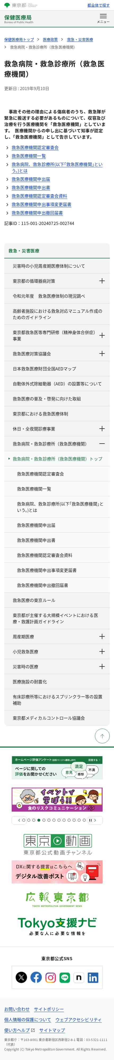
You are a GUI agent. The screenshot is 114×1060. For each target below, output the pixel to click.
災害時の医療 (25, 666)
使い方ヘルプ (17, 1030)
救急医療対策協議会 (32, 353)
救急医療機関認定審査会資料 (39, 196)
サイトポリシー (49, 1009)
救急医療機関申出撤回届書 (37, 212)
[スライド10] (69, 820)
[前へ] (19, 820)
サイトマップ (52, 1030)
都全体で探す (98, 5)
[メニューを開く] (103, 19)
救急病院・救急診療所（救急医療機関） (51, 443)
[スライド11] (74, 820)
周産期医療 (23, 636)
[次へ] (95, 820)
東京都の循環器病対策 (34, 281)
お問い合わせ (17, 1009)
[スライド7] (53, 820)
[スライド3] (33, 820)
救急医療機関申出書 (31, 187)
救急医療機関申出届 (31, 179)
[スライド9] (64, 820)
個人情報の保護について (27, 1019)
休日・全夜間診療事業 (34, 428)
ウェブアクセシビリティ (78, 1019)
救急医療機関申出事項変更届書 (41, 204)
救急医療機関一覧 (29, 156)
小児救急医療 (25, 651)
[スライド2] (28, 820)
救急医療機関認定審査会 (35, 147)
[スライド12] (79, 820)
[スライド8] (59, 820)
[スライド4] (38, 820)
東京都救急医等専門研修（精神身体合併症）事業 (54, 335)
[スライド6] (48, 820)
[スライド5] (43, 820)
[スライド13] (84, 820)
